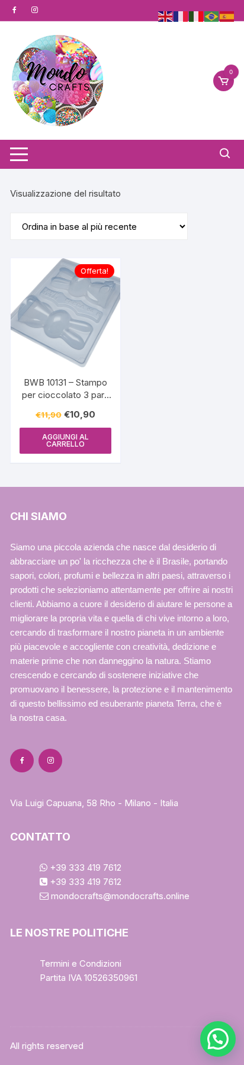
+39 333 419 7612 (84, 867)
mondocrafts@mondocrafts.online (119, 896)
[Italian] (196, 15)
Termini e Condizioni (80, 963)
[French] (181, 15)
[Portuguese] (212, 15)
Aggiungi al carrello (65, 440)
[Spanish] (227, 15)
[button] (218, 1039)
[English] (166, 15)
